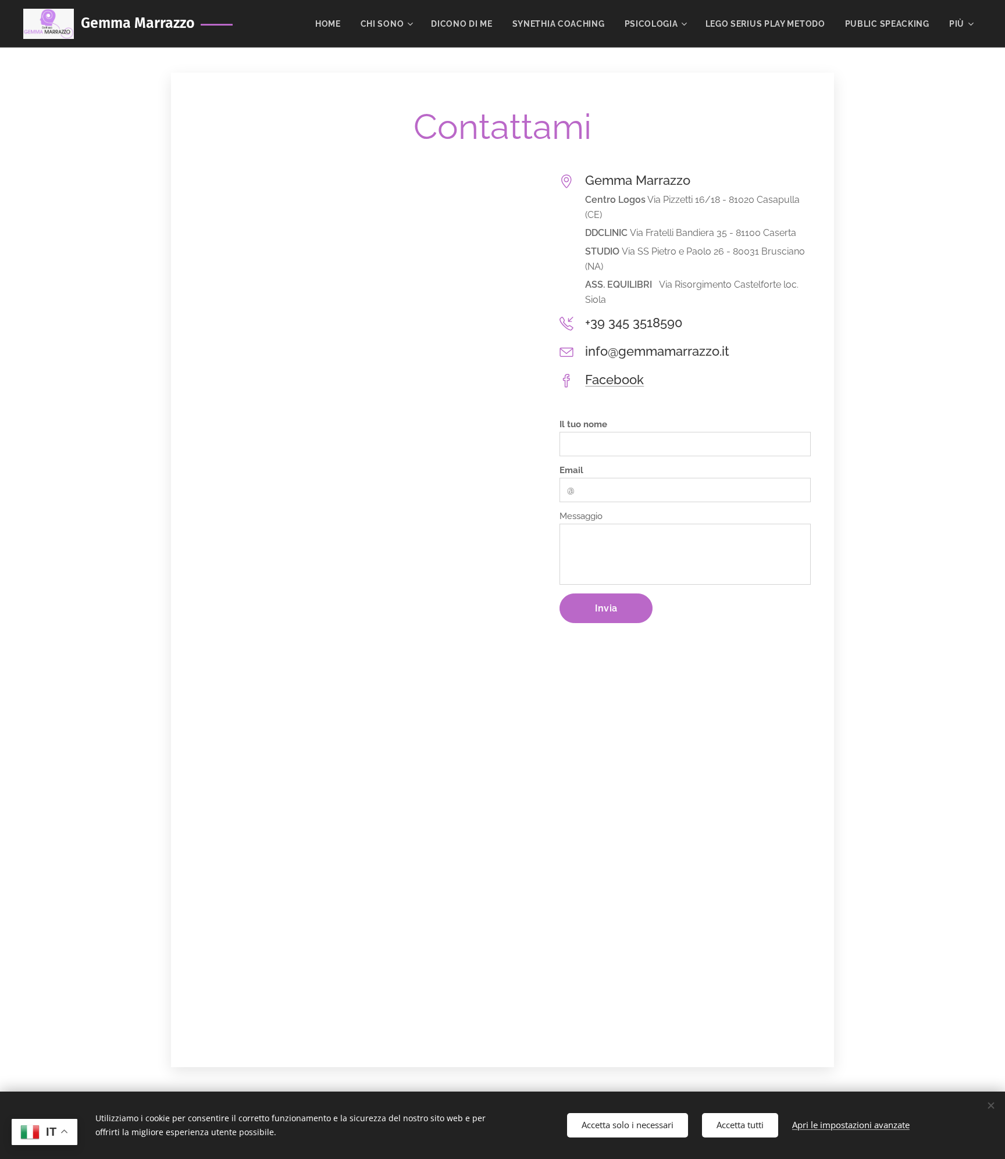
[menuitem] (328, 23)
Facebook (614, 379)
